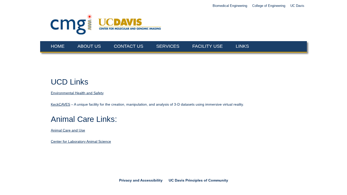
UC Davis (297, 6)
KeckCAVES (60, 104)
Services (167, 46)
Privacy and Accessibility (141, 180)
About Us (89, 46)
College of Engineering (268, 6)
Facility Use (207, 46)
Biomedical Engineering (230, 6)
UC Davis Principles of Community (198, 180)
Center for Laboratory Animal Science (81, 141)
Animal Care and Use (68, 130)
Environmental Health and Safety (77, 93)
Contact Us (128, 46)
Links (242, 46)
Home (58, 46)
